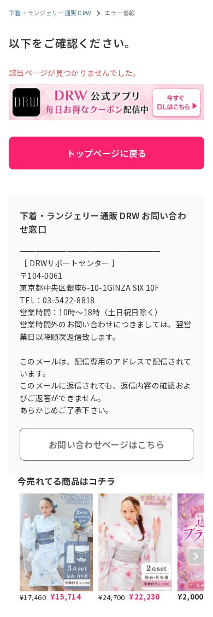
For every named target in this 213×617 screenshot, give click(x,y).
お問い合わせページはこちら (106, 444)
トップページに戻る (107, 153)
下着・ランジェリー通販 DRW (50, 12)
